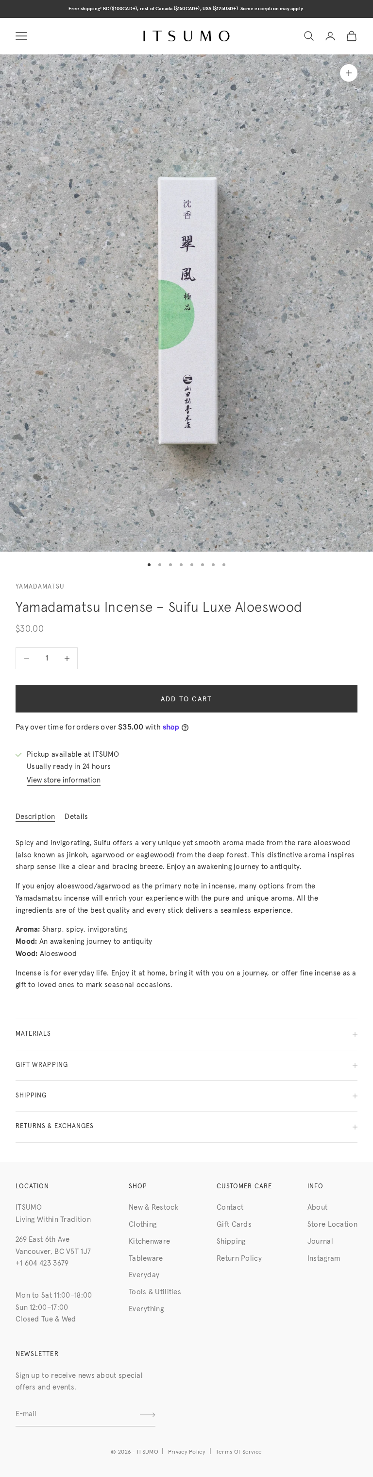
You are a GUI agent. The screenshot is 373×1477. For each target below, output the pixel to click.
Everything (146, 1309)
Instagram (323, 1258)
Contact (230, 1207)
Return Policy (239, 1258)
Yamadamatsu (40, 587)
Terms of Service (239, 1452)
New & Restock (153, 1207)
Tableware (146, 1258)
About (317, 1207)
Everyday (144, 1275)
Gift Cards (234, 1224)
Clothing (142, 1224)
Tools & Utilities (155, 1292)
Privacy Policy (186, 1452)
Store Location (332, 1224)
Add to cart (187, 699)
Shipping (231, 1241)
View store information (64, 780)
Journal (320, 1241)
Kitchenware (149, 1241)
